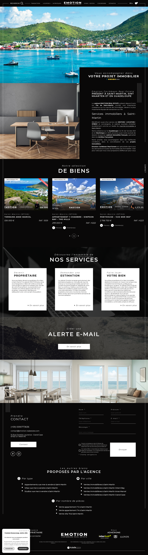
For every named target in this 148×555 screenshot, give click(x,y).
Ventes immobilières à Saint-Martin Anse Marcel (105, 491)
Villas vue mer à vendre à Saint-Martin (41, 488)
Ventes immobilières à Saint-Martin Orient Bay (104, 488)
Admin (97, 541)
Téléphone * (85, 418)
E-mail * (115, 418)
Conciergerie (101, 3)
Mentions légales (90, 541)
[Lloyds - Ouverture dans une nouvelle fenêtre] (124, 537)
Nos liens (102, 541)
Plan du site (82, 541)
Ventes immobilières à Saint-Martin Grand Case (104, 495)
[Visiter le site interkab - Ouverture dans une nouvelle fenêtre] (105, 536)
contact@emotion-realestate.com (25, 431)
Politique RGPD (85, 543)
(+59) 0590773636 (20, 427)
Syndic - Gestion (89, 3)
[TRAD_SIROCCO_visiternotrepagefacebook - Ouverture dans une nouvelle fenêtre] (13, 454)
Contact (145, 168)
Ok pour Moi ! (23, 548)
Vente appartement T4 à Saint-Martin (75, 510)
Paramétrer (9, 548)
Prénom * (116, 409)
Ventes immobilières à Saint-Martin (99, 485)
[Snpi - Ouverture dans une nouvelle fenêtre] (115, 536)
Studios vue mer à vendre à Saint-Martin (42, 491)
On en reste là (23, 530)
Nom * (82, 409)
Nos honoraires (75, 541)
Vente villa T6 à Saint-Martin (71, 514)
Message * (84, 427)
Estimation (112, 3)
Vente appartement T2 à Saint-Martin (75, 507)
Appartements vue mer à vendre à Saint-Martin (45, 485)
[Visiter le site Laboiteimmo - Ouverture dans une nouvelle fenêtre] (74, 550)
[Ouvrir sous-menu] (50, 3)
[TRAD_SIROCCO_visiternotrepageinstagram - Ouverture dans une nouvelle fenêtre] (19, 454)
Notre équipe (57, 3)
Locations (46, 3)
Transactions (35, 3)
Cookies (92, 543)
